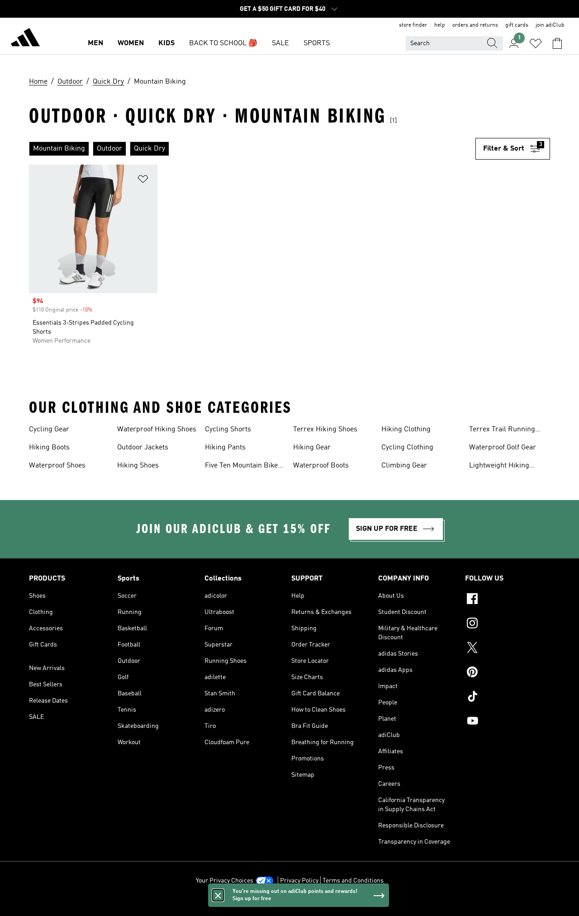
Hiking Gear (312, 447)
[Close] (218, 895)
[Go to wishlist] (535, 43)
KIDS (166, 43)
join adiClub (550, 25)
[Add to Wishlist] (143, 180)
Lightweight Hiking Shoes (499, 466)
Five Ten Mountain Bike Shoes (241, 466)
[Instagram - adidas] (507, 624)
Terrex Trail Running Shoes (502, 430)
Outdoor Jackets (142, 447)
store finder (413, 25)
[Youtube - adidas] (507, 722)
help (439, 25)
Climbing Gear (404, 465)
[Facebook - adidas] (507, 600)
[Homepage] (25, 39)
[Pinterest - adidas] (507, 673)
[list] (252, 149)
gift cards (516, 25)
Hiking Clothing (406, 429)
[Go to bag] (557, 43)
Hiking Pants (225, 447)
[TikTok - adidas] (507, 697)
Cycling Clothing (407, 447)
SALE (280, 43)
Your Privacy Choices (224, 881)
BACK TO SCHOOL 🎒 (223, 43)
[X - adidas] (507, 649)
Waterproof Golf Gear (502, 447)
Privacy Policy (299, 881)
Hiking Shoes (138, 465)
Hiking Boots (49, 447)
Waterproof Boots (321, 465)
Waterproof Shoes (57, 465)
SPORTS (317, 43)
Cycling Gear (49, 429)
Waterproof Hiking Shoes (156, 429)
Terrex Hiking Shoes (325, 429)
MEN (95, 43)
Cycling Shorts (228, 429)
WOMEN (131, 43)
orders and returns (475, 25)
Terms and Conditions (353, 881)
